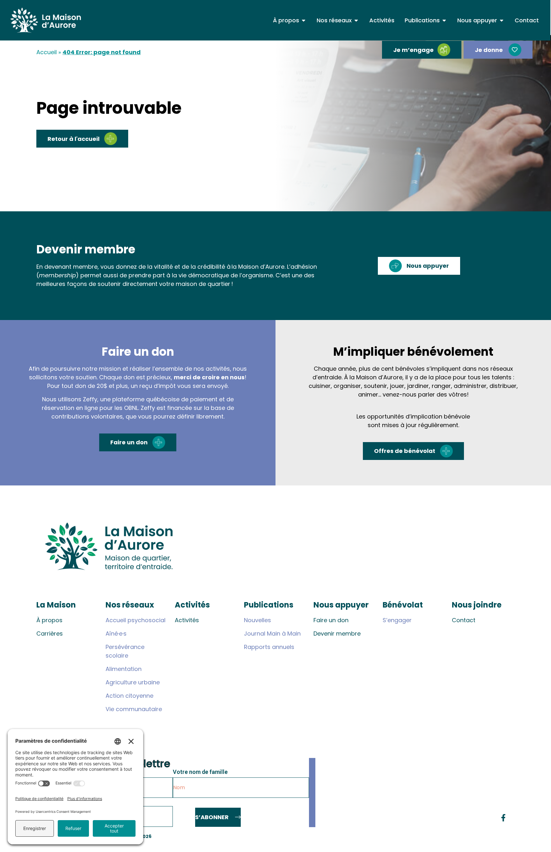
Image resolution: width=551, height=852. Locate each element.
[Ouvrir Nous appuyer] (501, 20)
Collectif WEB (428, 836)
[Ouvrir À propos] (303, 20)
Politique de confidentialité (481, 836)
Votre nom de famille (200, 772)
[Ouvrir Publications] (444, 20)
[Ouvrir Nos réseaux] (356, 20)
